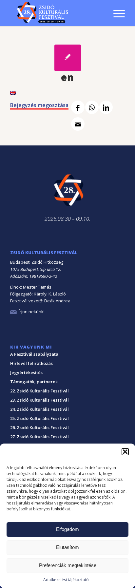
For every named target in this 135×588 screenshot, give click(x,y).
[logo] (56, 13)
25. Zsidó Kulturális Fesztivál (39, 418)
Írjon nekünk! (32, 311)
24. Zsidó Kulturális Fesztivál (39, 409)
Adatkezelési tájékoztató (66, 579)
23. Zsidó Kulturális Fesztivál (39, 400)
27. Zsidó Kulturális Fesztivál (39, 437)
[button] (125, 451)
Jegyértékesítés (26, 372)
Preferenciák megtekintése (67, 565)
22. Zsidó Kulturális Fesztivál (39, 391)
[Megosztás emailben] (78, 124)
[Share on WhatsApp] (92, 107)
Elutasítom (67, 547)
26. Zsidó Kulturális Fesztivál (39, 427)
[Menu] (116, 13)
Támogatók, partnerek (34, 382)
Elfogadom (67, 529)
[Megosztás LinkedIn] (106, 107)
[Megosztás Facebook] (78, 107)
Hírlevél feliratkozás (31, 363)
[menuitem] (116, 4)
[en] (67, 58)
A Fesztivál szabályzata (34, 354)
